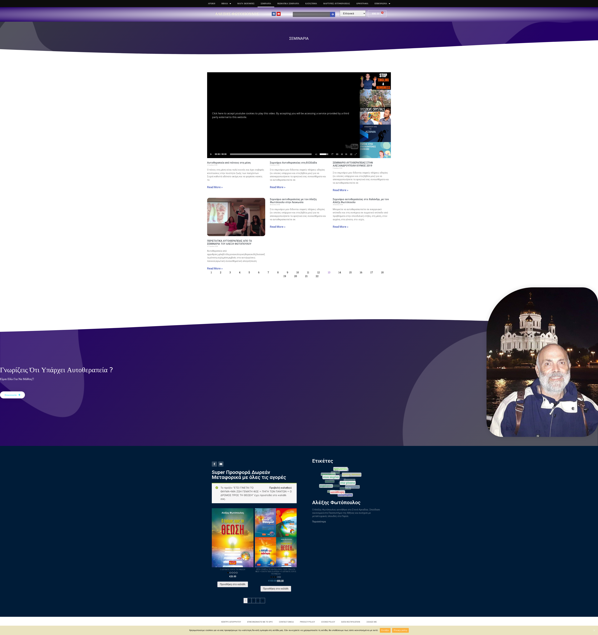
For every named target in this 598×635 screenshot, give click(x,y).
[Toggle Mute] (315, 154)
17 (371, 272)
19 (284, 276)
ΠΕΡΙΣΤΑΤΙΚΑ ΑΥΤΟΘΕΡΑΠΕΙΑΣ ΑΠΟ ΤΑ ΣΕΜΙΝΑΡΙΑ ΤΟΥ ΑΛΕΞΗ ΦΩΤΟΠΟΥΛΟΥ (229, 242)
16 (361, 272)
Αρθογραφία (362, 3)
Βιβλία (224, 3)
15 (350, 272)
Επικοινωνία (381, 3)
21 (306, 276)
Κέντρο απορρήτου (231, 622)
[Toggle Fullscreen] (356, 154)
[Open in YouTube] (337, 154)
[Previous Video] (341, 154)
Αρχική (211, 3)
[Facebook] (274, 14)
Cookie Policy (328, 622)
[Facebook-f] (214, 464)
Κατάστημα (311, 3)
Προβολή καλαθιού (280, 487)
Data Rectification (350, 622)
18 (382, 272)
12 (318, 272)
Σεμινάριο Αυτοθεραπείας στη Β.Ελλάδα (293, 162)
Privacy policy (400, 630)
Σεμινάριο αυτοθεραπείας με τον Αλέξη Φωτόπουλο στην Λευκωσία (293, 201)
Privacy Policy (307, 622)
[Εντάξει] (594, 630)
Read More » (215, 187)
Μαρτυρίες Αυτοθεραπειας (336, 3)
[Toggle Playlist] (351, 154)
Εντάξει (385, 630)
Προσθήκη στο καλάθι (232, 584)
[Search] (332, 14)
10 (297, 272)
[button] (12, 394)
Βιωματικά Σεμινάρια (288, 3)
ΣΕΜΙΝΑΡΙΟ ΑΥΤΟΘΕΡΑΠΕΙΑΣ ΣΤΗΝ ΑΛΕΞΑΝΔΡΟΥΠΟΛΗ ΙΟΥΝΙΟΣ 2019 (353, 164)
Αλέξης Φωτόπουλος (237, 13)
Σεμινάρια (266, 3)
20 (295, 276)
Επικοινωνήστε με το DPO (260, 622)
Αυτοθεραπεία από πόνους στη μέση (229, 162)
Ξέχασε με (371, 622)
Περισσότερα (319, 521)
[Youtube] (279, 14)
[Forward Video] (346, 154)
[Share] (332, 154)
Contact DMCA (286, 622)
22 (317, 276)
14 (339, 272)
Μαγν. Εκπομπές (245, 3)
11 (308, 272)
